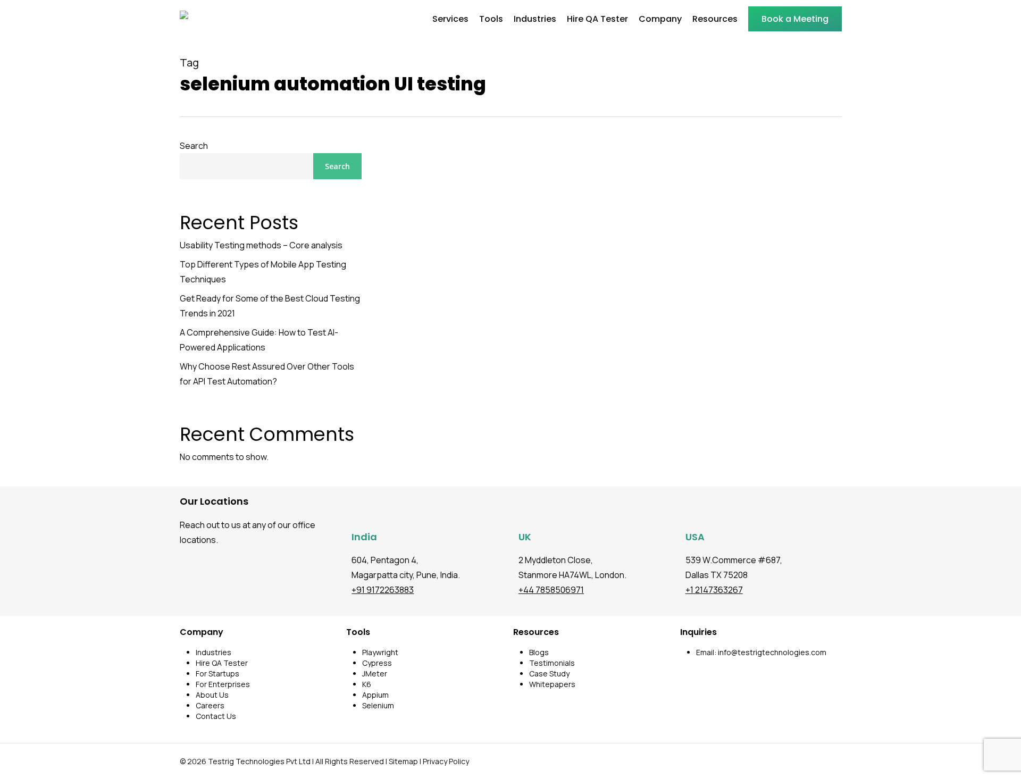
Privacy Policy (446, 761)
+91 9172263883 (383, 590)
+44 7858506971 (551, 590)
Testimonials (552, 663)
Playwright (380, 652)
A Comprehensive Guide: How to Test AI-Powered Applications (259, 340)
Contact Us (216, 716)
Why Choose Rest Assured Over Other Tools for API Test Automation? (267, 374)
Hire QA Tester (222, 663)
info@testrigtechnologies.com (772, 652)
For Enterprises (223, 684)
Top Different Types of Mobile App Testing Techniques (263, 271)
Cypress (377, 663)
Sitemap (403, 761)
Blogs (539, 652)
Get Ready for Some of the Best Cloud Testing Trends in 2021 (270, 305)
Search (194, 146)
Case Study (549, 673)
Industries (213, 652)
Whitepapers (552, 684)
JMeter (374, 673)
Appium (375, 695)
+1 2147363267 (714, 590)
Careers (210, 705)
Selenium (378, 705)
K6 (366, 684)
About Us (212, 695)
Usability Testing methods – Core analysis (261, 245)
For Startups (217, 673)
